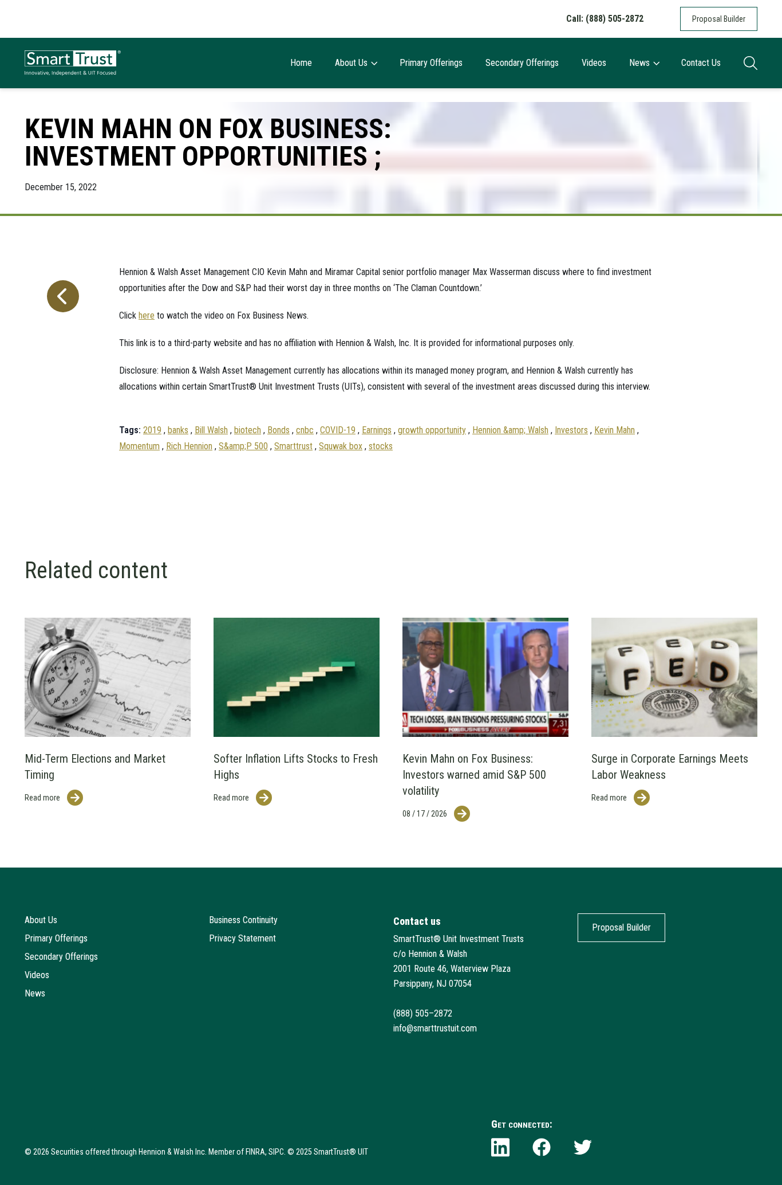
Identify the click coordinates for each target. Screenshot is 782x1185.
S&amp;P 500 (243, 446)
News (639, 62)
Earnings (377, 430)
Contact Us (701, 62)
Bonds (278, 430)
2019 (152, 430)
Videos (594, 62)
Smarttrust (293, 446)
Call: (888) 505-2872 (604, 18)
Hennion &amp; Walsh (510, 430)
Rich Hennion (189, 446)
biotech (247, 430)
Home (301, 62)
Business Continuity (243, 920)
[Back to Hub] (60, 353)
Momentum (139, 446)
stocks (381, 446)
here (147, 315)
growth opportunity (432, 430)
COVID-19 (338, 430)
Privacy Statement (242, 938)
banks (178, 430)
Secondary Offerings (522, 62)
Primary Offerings (431, 62)
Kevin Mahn (614, 430)
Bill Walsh (211, 430)
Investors (571, 430)
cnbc (305, 430)
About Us (351, 62)
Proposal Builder (718, 18)
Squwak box (340, 446)
